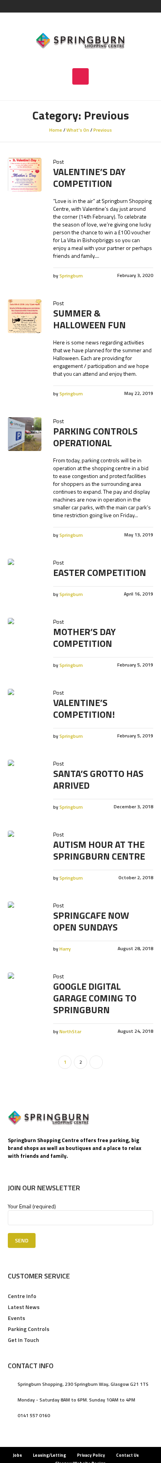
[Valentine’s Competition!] (24, 705)
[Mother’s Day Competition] (24, 635)
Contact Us (127, 1455)
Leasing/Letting (49, 1455)
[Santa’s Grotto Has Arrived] (24, 776)
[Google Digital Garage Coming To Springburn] (24, 989)
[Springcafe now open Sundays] (24, 918)
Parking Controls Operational (95, 437)
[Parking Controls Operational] (24, 434)
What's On (77, 130)
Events (16, 1318)
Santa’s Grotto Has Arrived (98, 779)
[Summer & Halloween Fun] (24, 316)
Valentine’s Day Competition (89, 177)
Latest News (23, 1307)
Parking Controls (28, 1329)
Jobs (17, 1455)
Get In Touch (23, 1340)
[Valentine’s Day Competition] (24, 175)
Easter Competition (99, 572)
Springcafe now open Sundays (91, 921)
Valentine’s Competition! (84, 708)
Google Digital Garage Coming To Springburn (94, 998)
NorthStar (70, 1031)
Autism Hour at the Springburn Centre (99, 850)
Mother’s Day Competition (84, 637)
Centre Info (22, 1296)
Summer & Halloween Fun (89, 319)
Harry (65, 948)
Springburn (71, 275)
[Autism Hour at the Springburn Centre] (24, 847)
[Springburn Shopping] (81, 40)
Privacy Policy (91, 1455)
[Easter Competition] (24, 575)
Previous (102, 130)
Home (55, 130)
